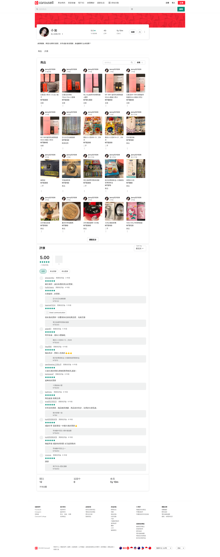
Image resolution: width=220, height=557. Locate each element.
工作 (112, 528)
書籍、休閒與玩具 (167, 516)
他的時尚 (63, 509)
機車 (112, 525)
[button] (57, 34)
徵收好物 (113, 514)
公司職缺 (81, 547)
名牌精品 (63, 516)
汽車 (112, 519)
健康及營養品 (140, 526)
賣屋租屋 (113, 523)
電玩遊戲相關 (140, 533)
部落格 (37, 514)
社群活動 (113, 516)
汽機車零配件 (115, 521)
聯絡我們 (63, 547)
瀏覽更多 (92, 239)
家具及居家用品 (90, 509)
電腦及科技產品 (141, 509)
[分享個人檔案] (140, 32)
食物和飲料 (139, 529)
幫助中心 (56, 547)
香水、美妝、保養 (65, 514)
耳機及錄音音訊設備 (142, 514)
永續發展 (74, 547)
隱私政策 (110, 547)
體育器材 (139, 531)
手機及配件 (139, 512)
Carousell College (40, 516)
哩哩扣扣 (113, 509)
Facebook (38, 509)
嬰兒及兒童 (89, 514)
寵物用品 (88, 516)
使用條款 (103, 547)
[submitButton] (181, 9)
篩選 (138, 62)
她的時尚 (63, 512)
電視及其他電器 (90, 512)
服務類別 (113, 530)
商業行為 (56, 549)
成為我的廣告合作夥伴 (92, 547)
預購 (112, 512)
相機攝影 (164, 509)
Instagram (38, 512)
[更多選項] (144, 32)
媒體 (68, 547)
